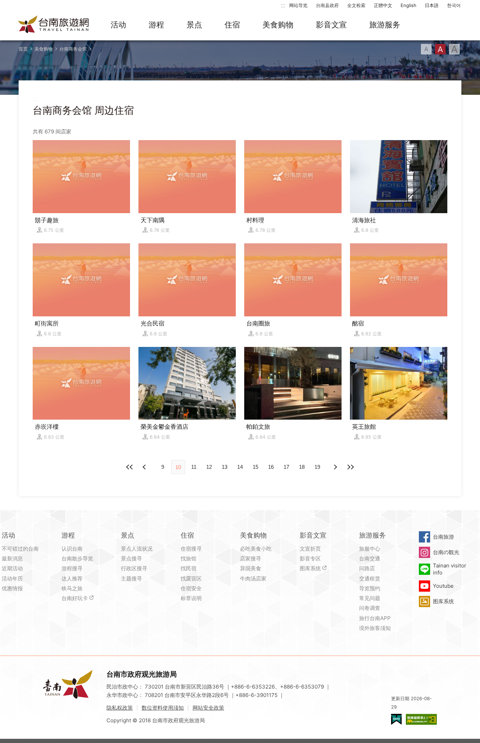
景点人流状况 (137, 548)
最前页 (130, 467)
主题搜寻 (131, 578)
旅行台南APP (375, 618)
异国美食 (250, 568)
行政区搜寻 (134, 568)
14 (240, 467)
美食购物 (277, 24)
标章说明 (191, 598)
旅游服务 (384, 24)
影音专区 (310, 558)
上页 (335, 467)
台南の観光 (446, 552)
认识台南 (72, 548)
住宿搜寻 (191, 548)
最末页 (350, 467)
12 (209, 467)
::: (283, 5)
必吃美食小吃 (256, 548)
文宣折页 (310, 548)
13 (224, 467)
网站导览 (298, 5)
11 (193, 467)
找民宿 (188, 568)
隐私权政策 (119, 707)
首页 (23, 49)
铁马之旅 (72, 588)
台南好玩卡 (74, 598)
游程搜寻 (72, 568)
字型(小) (426, 49)
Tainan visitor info (449, 569)
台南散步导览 (77, 558)
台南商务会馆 (73, 49)
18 (302, 467)
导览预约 (369, 588)
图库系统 (310, 568)
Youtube (443, 586)
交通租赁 (369, 578)
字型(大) (454, 49)
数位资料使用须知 (163, 707)
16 (271, 467)
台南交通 (369, 558)
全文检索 (356, 5)
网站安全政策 (208, 707)
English (408, 5)
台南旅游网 (53, 25)
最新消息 (12, 558)
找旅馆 (188, 558)
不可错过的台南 (20, 548)
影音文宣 (331, 24)
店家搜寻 (250, 558)
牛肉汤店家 (253, 578)
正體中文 (383, 5)
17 (286, 467)
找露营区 (191, 578)
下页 (145, 467)
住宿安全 (191, 588)
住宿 (232, 24)
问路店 (367, 568)
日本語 (432, 5)
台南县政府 (327, 5)
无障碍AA (421, 719)
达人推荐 (72, 578)
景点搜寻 (131, 558)
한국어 (454, 5)
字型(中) (440, 49)
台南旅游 (443, 536)
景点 (194, 24)
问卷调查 (369, 608)
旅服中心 (369, 548)
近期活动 (12, 568)
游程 (156, 24)
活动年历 (12, 578)
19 (317, 467)
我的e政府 (396, 719)
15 (255, 467)
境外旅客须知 (375, 628)
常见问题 (369, 598)
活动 (118, 24)
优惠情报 (12, 588)
